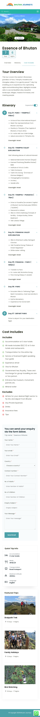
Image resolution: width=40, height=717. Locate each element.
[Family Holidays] (20, 632)
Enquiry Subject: (11, 503)
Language (12, 581)
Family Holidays (12, 652)
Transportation (14, 567)
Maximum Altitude (15, 574)
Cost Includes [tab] (29, 63)
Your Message (10, 514)
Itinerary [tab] (17, 63)
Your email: (9, 451)
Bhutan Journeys (25, 713)
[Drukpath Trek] (20, 597)
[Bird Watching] (20, 667)
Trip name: (9, 435)
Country (8, 461)
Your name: (9, 440)
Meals (11, 561)
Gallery (20, 38)
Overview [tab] (7, 63)
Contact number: (11, 471)
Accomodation (14, 554)
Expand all (29, 105)
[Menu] (38, 11)
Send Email (12, 535)
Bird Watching (11, 687)
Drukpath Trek (11, 617)
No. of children (10, 492)
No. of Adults (10, 481)
